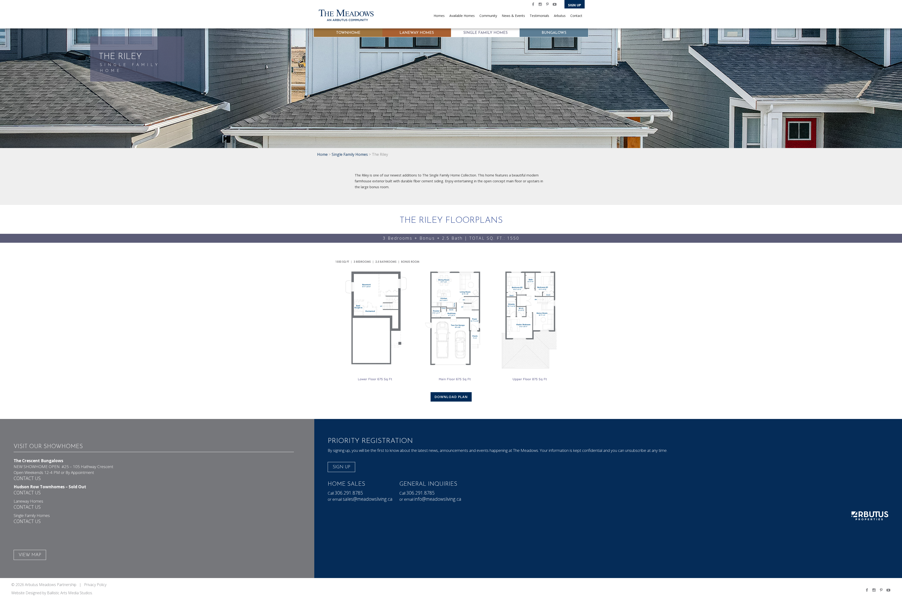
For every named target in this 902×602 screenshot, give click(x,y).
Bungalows (554, 33)
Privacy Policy (95, 584)
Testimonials (539, 15)
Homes (439, 15)
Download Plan (451, 397)
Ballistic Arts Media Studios (69, 592)
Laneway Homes (417, 33)
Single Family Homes (485, 33)
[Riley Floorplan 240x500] (451, 321)
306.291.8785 (349, 493)
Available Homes (462, 15)
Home (322, 154)
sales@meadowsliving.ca (368, 499)
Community (488, 15)
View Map (30, 555)
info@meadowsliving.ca (437, 499)
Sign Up (574, 5)
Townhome (348, 33)
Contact (576, 15)
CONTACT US (27, 478)
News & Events (513, 15)
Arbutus (560, 15)
